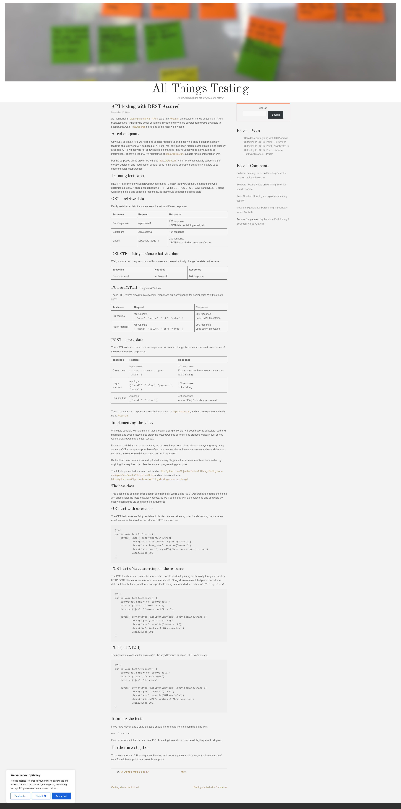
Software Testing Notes (249, 173)
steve (239, 207)
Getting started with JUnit (125, 787)
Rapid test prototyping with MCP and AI (266, 138)
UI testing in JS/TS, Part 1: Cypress (263, 150)
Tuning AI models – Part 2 (258, 154)
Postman (174, 118)
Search (263, 108)
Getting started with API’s (144, 118)
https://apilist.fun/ (174, 154)
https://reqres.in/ (167, 160)
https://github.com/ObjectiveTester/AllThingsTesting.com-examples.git (149, 479)
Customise (20, 796)
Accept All (61, 796)
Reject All (41, 796)
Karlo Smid (243, 196)
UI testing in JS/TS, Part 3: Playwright (265, 142)
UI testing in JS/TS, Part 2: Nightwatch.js (266, 146)
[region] (40, 786)
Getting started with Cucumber (210, 787)
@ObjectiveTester (135, 771)
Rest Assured (138, 126)
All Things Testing (200, 89)
